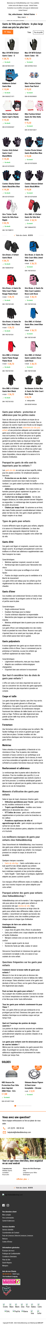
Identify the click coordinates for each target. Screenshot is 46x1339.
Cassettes (5, 1172)
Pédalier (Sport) (7, 1170)
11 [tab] (29, 1106)
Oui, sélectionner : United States (21, 14)
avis (15, 1274)
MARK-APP (40, 1323)
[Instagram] (8, 1205)
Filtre (9, 32)
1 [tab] (15, 1106)
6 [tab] (22, 1106)
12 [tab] (30, 1106)
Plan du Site (6, 1260)
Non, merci (22, 17)
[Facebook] (3, 1205)
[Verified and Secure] (6, 1291)
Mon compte (6, 1215)
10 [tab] (28, 1106)
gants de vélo (10, 470)
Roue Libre (5, 1174)
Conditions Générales (9, 1257)
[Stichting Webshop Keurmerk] (11, 1282)
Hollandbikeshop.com (23, 1323)
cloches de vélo (24, 906)
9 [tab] (26, 1106)
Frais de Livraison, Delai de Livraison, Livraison (17, 1236)
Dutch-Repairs (7, 1263)
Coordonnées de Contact (10, 1233)
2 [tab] (16, 1106)
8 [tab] (25, 1106)
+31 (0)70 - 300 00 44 (16, 1128)
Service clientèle (7, 1230)
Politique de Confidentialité (11, 1254)
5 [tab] (21, 1106)
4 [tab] (19, 1106)
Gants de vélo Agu (11, 863)
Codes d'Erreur (7, 1242)
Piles (24, 1170)
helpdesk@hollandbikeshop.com (19, 1132)
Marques (5, 1266)
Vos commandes (8, 1218)
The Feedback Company (9, 1276)
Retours (5, 1239)
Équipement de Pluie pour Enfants (17, 23)
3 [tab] (18, 1106)
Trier (29, 32)
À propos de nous (8, 1251)
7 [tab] (23, 1106)
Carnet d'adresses (8, 1221)
